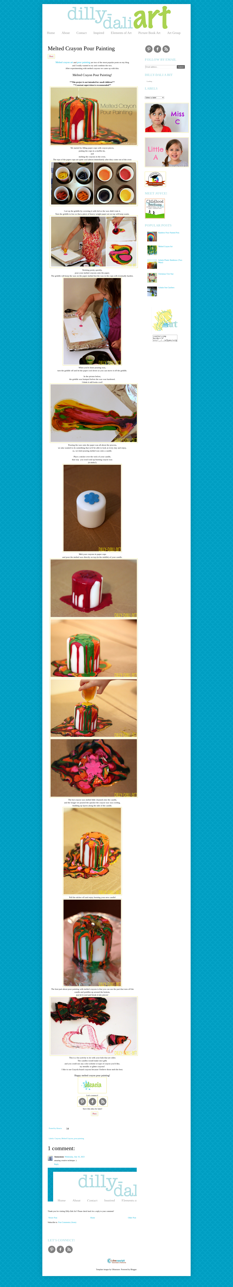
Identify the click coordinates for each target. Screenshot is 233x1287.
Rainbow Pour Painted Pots (168, 233)
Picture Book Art (149, 33)
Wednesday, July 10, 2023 (75, 1157)
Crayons (58, 1138)
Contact (81, 33)
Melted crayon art (64, 62)
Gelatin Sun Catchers (166, 288)
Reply (56, 1164)
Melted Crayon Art (165, 246)
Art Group (174, 33)
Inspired (98, 33)
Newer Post (52, 1218)
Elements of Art (121, 33)
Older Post (132, 1218)
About (66, 33)
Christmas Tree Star (166, 274)
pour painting (83, 62)
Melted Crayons (67, 1138)
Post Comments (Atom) (67, 1222)
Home (51, 33)
